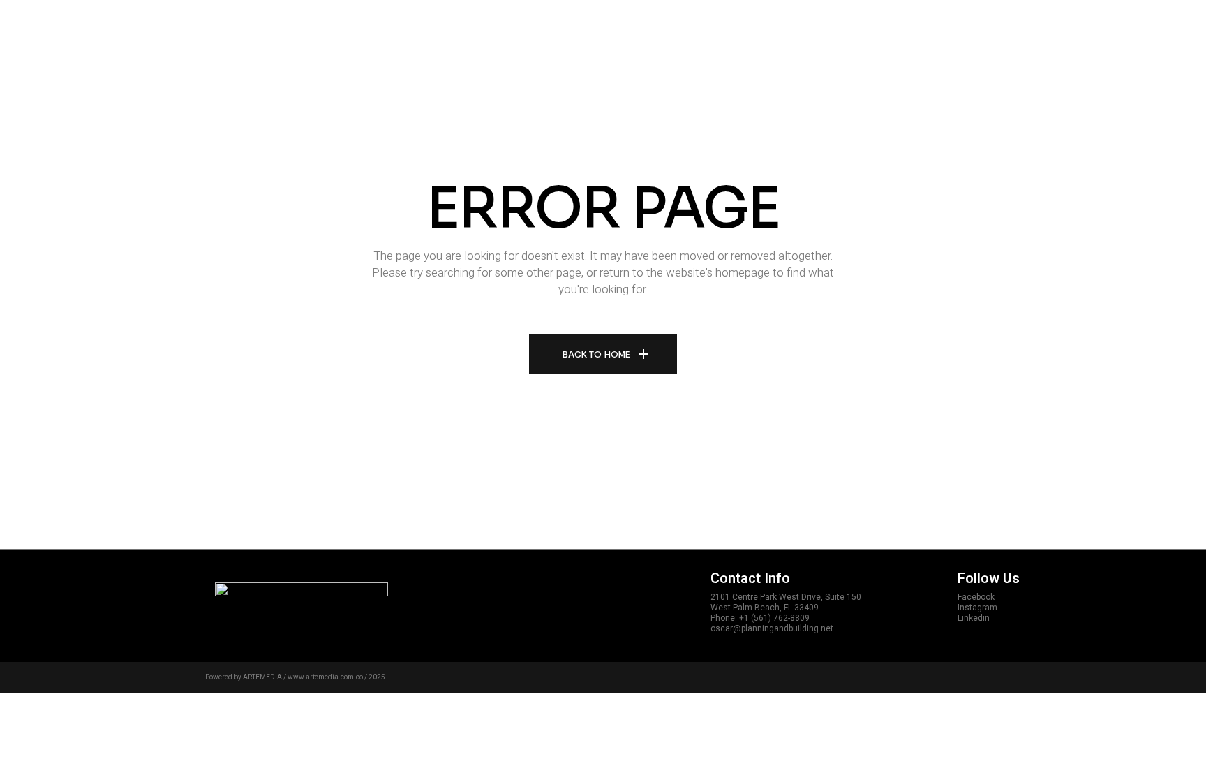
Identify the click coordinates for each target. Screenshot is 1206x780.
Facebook (976, 597)
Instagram (977, 607)
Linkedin (974, 618)
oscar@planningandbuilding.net (771, 628)
